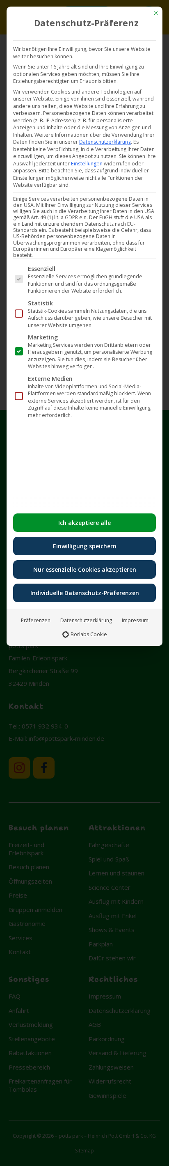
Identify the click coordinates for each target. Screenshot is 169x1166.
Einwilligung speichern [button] (84, 546)
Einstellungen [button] (87, 163)
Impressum (135, 620)
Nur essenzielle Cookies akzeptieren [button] (84, 569)
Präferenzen (35, 620)
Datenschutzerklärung (105, 141)
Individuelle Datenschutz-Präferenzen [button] (84, 593)
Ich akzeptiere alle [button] (84, 523)
